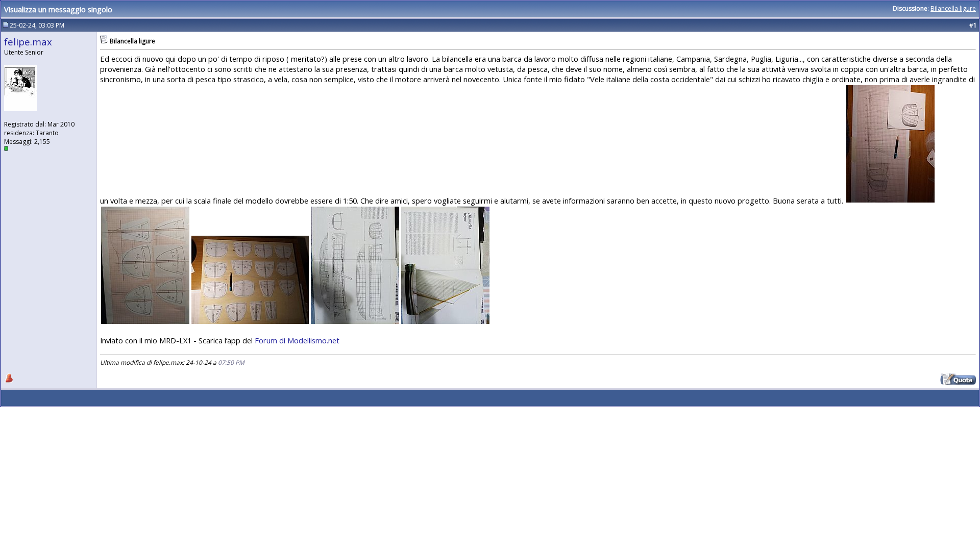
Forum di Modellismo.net (297, 340)
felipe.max (28, 41)
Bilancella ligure (953, 8)
